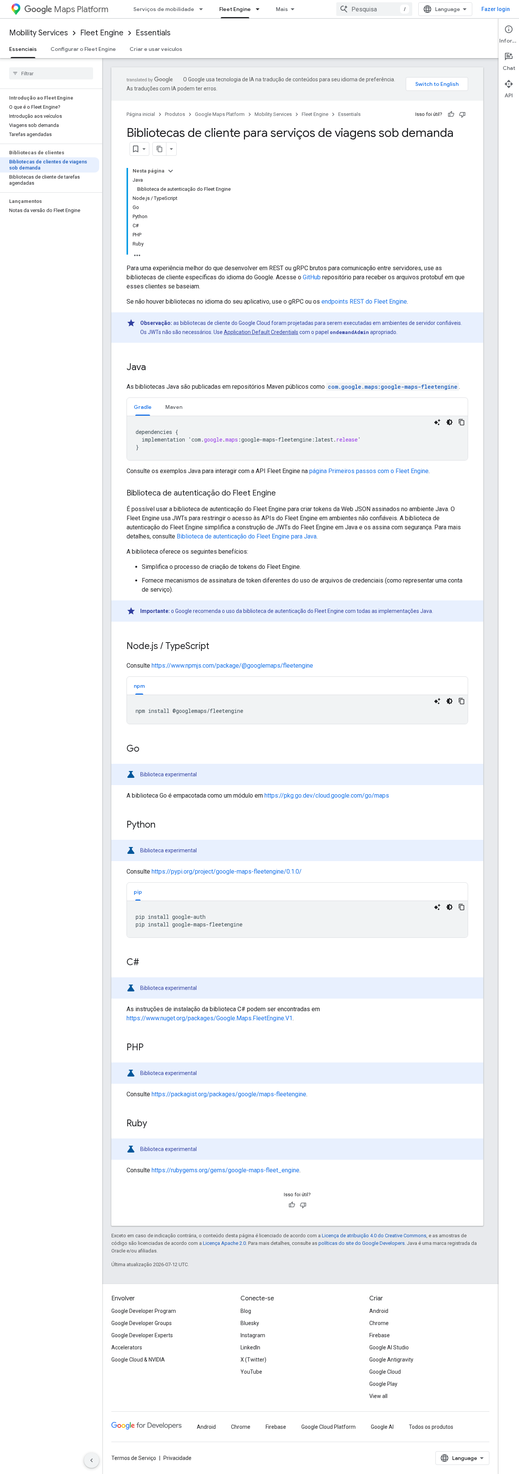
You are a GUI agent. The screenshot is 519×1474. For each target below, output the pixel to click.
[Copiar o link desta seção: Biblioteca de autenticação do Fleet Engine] (283, 493)
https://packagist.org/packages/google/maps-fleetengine (229, 1094)
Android (378, 1311)
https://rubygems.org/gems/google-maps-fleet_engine (225, 1170)
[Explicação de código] (437, 422)
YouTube (251, 1372)
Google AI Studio (389, 1347)
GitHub (312, 277)
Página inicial (141, 114)
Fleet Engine (235, 9)
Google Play (383, 1384)
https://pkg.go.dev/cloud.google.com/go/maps (326, 795)
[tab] (142, 407)
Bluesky (250, 1323)
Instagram (253, 1335)
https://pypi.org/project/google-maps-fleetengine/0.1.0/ (227, 871)
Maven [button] (173, 407)
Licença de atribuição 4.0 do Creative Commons (374, 1235)
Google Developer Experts (142, 1335)
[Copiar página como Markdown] (159, 148)
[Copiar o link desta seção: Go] (147, 749)
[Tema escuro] (449, 422)
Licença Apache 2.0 (224, 1243)
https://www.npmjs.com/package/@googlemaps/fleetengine (232, 665)
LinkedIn (250, 1347)
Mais (282, 9)
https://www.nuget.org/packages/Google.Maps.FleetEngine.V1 (210, 1018)
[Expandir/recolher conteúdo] (170, 171)
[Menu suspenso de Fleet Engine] (260, 9)
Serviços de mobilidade (163, 9)
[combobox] (374, 9)
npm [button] (139, 685)
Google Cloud (385, 1372)
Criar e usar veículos (156, 49)
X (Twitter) (253, 1360)
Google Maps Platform (220, 114)
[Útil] (451, 114)
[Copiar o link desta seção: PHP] (151, 1048)
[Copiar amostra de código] (462, 422)
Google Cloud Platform (328, 1427)
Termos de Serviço (133, 1458)
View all (378, 1396)
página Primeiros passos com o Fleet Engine (369, 471)
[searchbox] (51, 73)
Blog (246, 1311)
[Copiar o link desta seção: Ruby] (154, 1124)
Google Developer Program (143, 1311)
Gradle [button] (143, 407)
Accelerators (126, 1347)
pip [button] (138, 891)
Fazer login (495, 9)
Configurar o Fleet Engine (83, 49)
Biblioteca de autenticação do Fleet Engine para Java (246, 536)
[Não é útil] (462, 114)
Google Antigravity (391, 1360)
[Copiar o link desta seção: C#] (146, 962)
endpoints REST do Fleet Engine (364, 301)
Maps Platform (81, 9)
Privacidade (177, 1458)
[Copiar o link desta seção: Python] (163, 825)
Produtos (175, 114)
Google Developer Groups (141, 1323)
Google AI (382, 1427)
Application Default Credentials (261, 332)
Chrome (379, 1323)
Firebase (379, 1335)
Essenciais (23, 49)
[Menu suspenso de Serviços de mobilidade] (203, 9)
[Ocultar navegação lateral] (91, 1460)
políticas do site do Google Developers (361, 1243)
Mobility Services (38, 33)
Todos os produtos (431, 1427)
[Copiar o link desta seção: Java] (153, 367)
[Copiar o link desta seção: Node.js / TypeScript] (217, 646)
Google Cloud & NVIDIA (138, 1360)
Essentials (153, 33)
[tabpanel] (297, 438)
